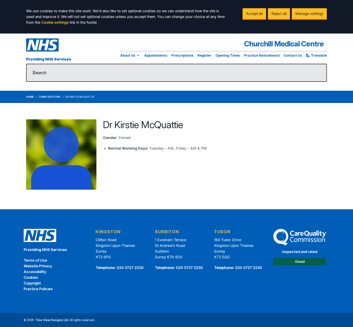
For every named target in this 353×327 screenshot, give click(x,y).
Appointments (155, 55)
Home (30, 96)
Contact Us (293, 55)
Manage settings (309, 13)
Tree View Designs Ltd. (52, 320)
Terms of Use (35, 260)
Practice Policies (38, 289)
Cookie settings (55, 22)
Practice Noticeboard (261, 55)
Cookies (31, 277)
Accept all (254, 13)
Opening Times (228, 55)
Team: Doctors (49, 96)
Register (204, 55)
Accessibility (35, 272)
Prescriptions (182, 55)
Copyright (32, 283)
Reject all (279, 13)
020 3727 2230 (130, 267)
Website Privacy (38, 266)
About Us (127, 55)
